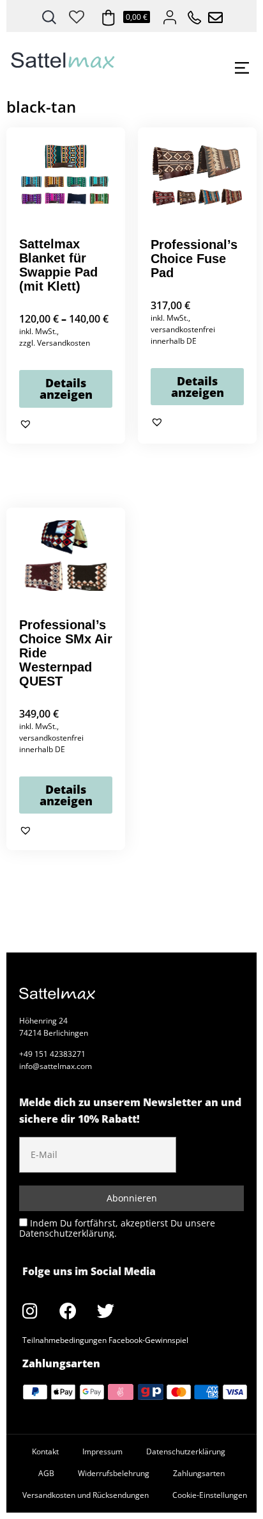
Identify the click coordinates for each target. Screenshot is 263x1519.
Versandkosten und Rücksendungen (85, 1495)
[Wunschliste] (77, 15)
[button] (25, 424)
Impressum (102, 1451)
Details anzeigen (66, 388)
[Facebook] (67, 1310)
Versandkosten (63, 342)
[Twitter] (105, 1310)
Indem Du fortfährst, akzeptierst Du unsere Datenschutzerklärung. (117, 1228)
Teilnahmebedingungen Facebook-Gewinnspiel (105, 1340)
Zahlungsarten (199, 1473)
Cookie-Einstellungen (209, 1495)
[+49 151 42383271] (190, 14)
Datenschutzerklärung (185, 1451)
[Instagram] (30, 1310)
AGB (46, 1473)
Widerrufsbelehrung (113, 1473)
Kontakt (45, 1451)
